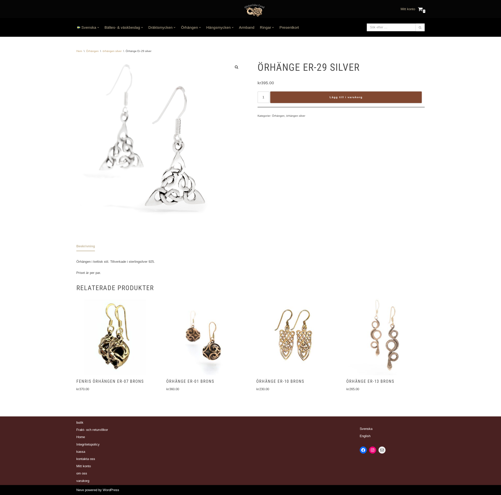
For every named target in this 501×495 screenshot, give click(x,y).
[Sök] (420, 27)
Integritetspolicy (88, 444)
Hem (79, 51)
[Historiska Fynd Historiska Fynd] (253, 9)
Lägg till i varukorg (346, 97)
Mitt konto (408, 9)
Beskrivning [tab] (85, 246)
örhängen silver (112, 51)
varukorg (82, 481)
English (365, 436)
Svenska (366, 429)
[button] (98, 27)
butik (79, 422)
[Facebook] (363, 450)
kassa (80, 452)
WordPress (111, 490)
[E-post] (382, 450)
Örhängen (92, 51)
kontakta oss (85, 459)
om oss (81, 473)
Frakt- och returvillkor (92, 430)
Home (80, 437)
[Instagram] (372, 450)
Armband (246, 27)
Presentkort (289, 27)
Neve (80, 490)
